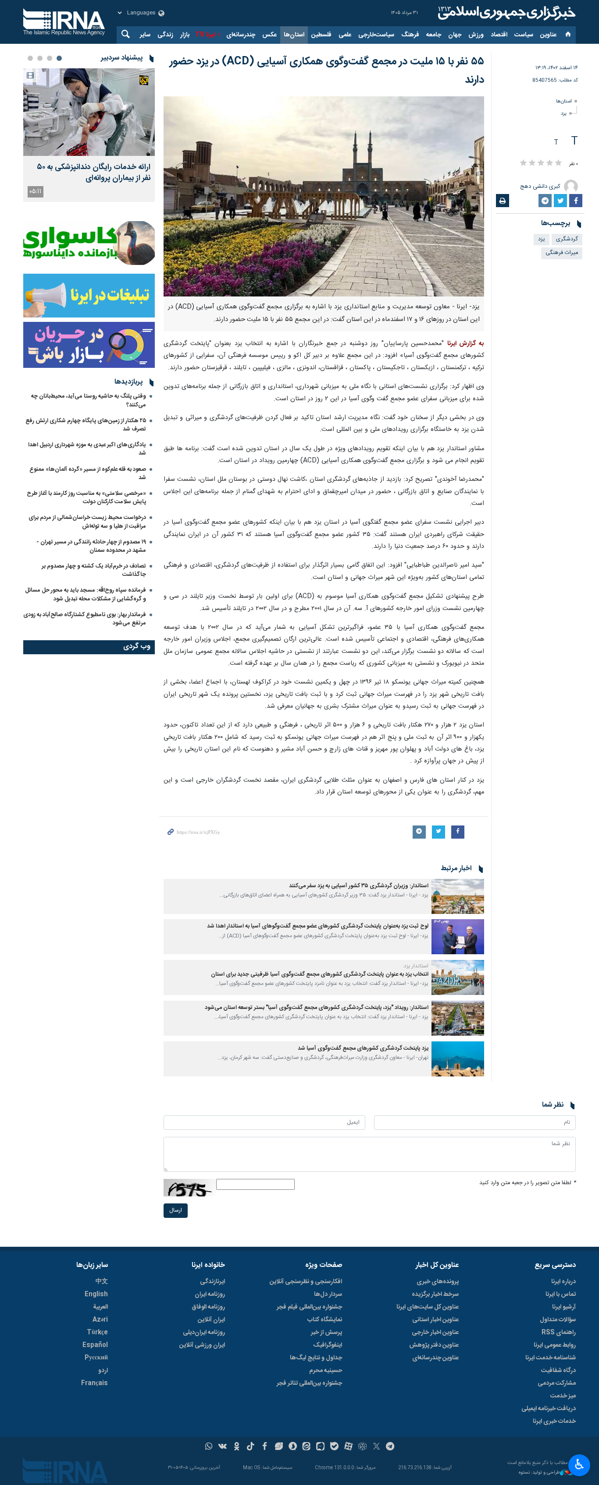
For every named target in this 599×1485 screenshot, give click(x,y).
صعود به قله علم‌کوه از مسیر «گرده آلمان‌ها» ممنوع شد (87, 474)
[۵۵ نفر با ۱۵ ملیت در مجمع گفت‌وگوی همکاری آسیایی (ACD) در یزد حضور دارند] (324, 196)
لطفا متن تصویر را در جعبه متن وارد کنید (527, 1183)
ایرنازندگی (212, 1282)
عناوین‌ (548, 35)
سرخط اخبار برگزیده (435, 1294)
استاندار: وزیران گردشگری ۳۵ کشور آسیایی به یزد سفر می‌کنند (358, 886)
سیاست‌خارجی (376, 35)
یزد (564, 113)
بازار (184, 35)
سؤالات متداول (558, 1320)
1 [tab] (59, 58)
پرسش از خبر (326, 1332)
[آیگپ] (320, 1447)
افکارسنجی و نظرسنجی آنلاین (306, 1282)
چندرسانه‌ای (240, 35)
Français (94, 1383)
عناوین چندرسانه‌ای (435, 1358)
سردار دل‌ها (328, 1294)
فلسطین (321, 35)
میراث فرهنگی (562, 252)
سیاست (523, 35)
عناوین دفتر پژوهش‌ (434, 1345)
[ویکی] (222, 1447)
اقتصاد (499, 35)
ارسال (175, 1210)
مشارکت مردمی (557, 1383)
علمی (345, 35)
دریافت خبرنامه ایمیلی (548, 1409)
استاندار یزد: (415, 966)
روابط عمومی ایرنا (555, 1345)
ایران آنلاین (211, 1320)
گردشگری (567, 239)
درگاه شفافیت (558, 1370)
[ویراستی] (279, 1447)
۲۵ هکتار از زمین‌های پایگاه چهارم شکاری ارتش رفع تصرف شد (85, 425)
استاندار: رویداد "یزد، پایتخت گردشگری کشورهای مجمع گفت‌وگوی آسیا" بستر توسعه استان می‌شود (316, 1007)
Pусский (96, 1358)
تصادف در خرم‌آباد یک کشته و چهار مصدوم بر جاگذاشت (94, 570)
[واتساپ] (209, 1447)
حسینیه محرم (325, 1370)
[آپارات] (348, 1447)
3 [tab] (40, 58)
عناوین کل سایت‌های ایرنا (427, 1307)
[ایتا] (307, 1447)
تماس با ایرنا (561, 1294)
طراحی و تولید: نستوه (539, 1473)
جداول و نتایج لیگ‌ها (316, 1358)
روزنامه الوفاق (208, 1307)
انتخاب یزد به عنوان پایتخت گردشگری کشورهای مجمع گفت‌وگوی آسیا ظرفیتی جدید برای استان (319, 974)
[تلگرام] (390, 1447)
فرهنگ (410, 35)
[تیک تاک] (251, 1447)
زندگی (165, 35)
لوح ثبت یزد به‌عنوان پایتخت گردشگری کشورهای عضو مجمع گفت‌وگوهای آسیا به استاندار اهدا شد (317, 926)
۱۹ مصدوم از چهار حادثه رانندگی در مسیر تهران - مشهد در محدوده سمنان (91, 546)
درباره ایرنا (563, 1282)
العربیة (100, 1307)
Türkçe (97, 1332)
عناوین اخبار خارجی (435, 1332)
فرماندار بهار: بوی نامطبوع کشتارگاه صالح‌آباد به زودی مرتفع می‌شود (84, 619)
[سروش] (293, 1447)
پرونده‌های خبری (438, 1282)
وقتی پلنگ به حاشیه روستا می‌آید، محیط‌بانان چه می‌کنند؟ (88, 400)
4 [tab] (30, 58)
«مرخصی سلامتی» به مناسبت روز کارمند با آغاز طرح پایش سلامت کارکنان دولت (86, 498)
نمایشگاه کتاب (324, 1320)
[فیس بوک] (265, 1447)
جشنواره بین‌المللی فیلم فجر (309, 1307)
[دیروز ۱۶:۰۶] (89, 112)
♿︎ (579, 1464)
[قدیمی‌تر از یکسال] (457, 896)
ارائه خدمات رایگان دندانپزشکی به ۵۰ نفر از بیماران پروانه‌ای (93, 173)
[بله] (334, 1447)
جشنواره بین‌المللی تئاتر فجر (309, 1383)
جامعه (433, 35)
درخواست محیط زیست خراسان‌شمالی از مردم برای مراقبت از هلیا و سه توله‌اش (87, 522)
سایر (145, 35)
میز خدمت (563, 1396)
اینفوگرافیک (327, 1345)
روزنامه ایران (210, 1294)
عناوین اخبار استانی (435, 1320)
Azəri (100, 1320)
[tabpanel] (89, 135)
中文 (102, 1282)
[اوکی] (236, 1447)
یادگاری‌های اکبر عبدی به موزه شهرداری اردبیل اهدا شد (87, 449)
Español (95, 1345)
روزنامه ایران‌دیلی (204, 1332)
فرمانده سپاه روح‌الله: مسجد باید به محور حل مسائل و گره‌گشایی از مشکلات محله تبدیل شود (85, 594)
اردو (103, 1370)
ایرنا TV (205, 35)
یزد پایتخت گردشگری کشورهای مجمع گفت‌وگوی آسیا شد (363, 1048)
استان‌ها (294, 35)
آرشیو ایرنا (564, 1307)
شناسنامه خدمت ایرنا (550, 1358)
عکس (269, 35)
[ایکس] (376, 1447)
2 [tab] (49, 58)
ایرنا (505, 13)
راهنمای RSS (559, 1332)
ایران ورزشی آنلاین (202, 1345)
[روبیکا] (362, 1447)
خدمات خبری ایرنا (554, 1421)
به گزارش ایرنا (465, 344)
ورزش (476, 35)
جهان (454, 35)
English (96, 1294)
